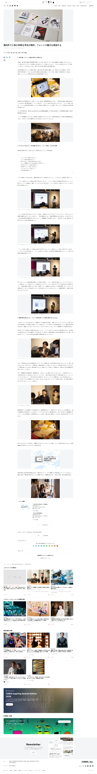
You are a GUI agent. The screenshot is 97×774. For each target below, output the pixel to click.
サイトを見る (35, 510)
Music (10, 761)
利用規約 (43, 770)
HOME (5, 564)
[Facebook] (12, 6)
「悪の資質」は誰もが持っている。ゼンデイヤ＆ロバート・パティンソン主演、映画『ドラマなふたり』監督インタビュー (15, 678)
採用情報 (15, 770)
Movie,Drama (20, 761)
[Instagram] (10, 6)
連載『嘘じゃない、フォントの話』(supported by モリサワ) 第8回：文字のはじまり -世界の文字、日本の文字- (14, 588)
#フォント (24, 532)
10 (57, 545)
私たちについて (6, 770)
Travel (10, 762)
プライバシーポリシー (37, 770)
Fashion (14, 762)
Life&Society (9, 564)
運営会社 (11, 770)
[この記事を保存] (4, 60)
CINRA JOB (91, 5)
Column (74, 5)
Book (28, 761)
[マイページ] (6, 2)
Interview (69, 5)
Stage (25, 761)
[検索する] (80, 2)
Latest (55, 5)
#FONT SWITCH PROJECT (37, 532)
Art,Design (15, 761)
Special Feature (84, 5)
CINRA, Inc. (87, 762)
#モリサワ (19, 532)
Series (78, 5)
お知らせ (26, 770)
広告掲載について (20, 770)
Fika (10, 765)
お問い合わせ (31, 770)
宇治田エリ (9, 52)
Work (37, 761)
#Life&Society (29, 532)
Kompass (13, 765)
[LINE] (17, 6)
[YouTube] (15, 6)
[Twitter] (7, 6)
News (59, 5)
